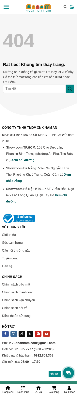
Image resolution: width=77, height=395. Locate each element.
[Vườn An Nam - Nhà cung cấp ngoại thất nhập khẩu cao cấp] (38, 7)
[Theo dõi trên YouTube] (46, 334)
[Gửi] (70, 89)
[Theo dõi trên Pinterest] (38, 334)
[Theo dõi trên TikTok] (22, 334)
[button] (6, 7)
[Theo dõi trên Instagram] (13, 334)
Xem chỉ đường (23, 160)
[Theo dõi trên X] (30, 334)
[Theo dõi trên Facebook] (5, 334)
